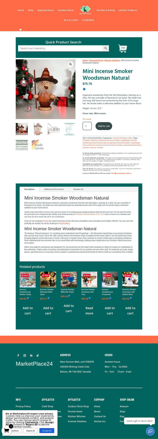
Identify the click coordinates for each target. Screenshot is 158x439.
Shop (30, 10)
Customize (14, 430)
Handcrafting (64, 223)
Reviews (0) (78, 189)
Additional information (54, 189)
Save (26, 275)
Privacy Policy (23, 406)
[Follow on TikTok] (37, 355)
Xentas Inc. (100, 421)
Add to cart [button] (28, 310)
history (46, 221)
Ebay (122, 411)
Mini (130, 138)
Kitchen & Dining (106, 10)
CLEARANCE (88, 20)
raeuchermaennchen (132, 145)
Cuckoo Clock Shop (78, 406)
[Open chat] (150, 431)
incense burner (102, 145)
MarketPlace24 (34, 364)
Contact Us (100, 416)
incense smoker (116, 145)
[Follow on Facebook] (18, 355)
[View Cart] (122, 48)
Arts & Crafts (71, 20)
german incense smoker (120, 143)
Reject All (30, 430)
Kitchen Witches (76, 416)
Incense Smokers (112, 60)
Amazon (124, 406)
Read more (89, 310)
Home (21, 10)
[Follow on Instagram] (24, 355)
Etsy (122, 416)
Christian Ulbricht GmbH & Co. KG (89, 214)
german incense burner (99, 143)
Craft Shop (47, 406)
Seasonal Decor (45, 10)
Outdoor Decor (66, 10)
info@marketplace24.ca (121, 173)
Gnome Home (75, 411)
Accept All (46, 430)
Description (29, 189)
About (97, 411)
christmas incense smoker (109, 140)
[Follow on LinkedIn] (31, 355)
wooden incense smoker (93, 148)
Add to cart (104, 126)
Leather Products (128, 10)
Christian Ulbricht (90, 140)
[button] (70, 64)
